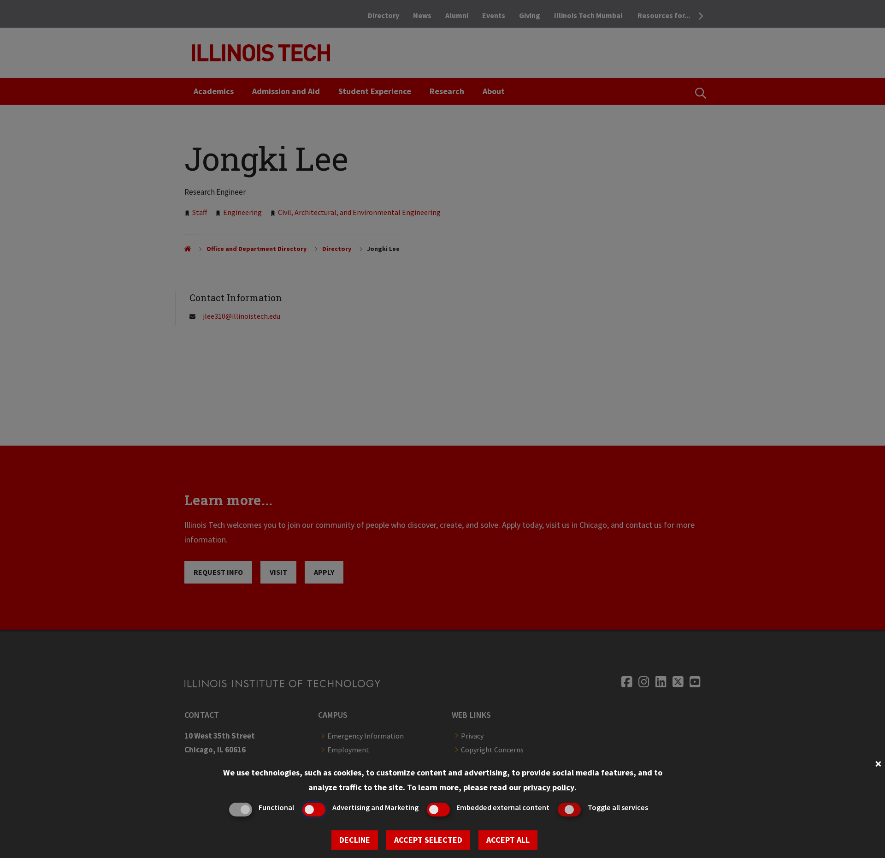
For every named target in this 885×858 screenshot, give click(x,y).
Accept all (508, 839)
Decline (354, 839)
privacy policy (548, 787)
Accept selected (428, 839)
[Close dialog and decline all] (878, 763)
